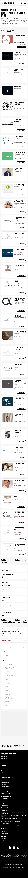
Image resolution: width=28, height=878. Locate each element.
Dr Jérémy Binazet (19, 265)
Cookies (22, 867)
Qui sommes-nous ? (4, 829)
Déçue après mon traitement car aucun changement (10, 821)
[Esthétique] (9, 3)
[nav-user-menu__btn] (25, 3)
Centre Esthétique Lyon (19, 528)
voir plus (15, 55)
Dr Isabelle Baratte (6, 597)
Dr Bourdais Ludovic (4, 756)
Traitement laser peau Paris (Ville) (7, 778)
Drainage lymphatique (9, 675)
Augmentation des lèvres (9, 667)
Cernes (6, 669)
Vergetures (7, 706)
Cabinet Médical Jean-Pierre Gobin (19, 201)
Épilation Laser (7, 676)
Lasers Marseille (4, 784)
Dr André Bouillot (19, 153)
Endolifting (3, 803)
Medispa (16, 496)
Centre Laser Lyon (19, 233)
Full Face (6, 679)
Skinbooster (7, 700)
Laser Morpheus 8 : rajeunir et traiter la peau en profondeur (11, 825)
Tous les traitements (8, 664)
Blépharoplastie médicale (9, 668)
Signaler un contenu (4, 833)
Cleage (16, 281)
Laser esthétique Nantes (5, 789)
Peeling (6, 691)
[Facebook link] (14, 848)
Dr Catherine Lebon (19, 463)
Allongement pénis (4, 805)
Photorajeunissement (8, 693)
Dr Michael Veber (19, 249)
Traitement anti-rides (8, 702)
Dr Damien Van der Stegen (19, 217)
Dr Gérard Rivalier (19, 398)
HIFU (6, 682)
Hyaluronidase (7, 683)
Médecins (9, 30)
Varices (6, 705)
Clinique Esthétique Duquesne (19, 544)
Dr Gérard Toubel (4, 760)
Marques (2, 840)
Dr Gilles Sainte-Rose (19, 169)
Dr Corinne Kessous (19, 35)
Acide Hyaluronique (8, 665)
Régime (6, 695)
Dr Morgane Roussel (4, 758)
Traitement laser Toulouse (5, 793)
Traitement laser (8, 704)
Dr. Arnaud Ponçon (19, 185)
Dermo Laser (17, 53)
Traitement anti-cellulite (9, 701)
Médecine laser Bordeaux (5, 786)
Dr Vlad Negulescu (19, 447)
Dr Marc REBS (5, 567)
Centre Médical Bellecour (18, 431)
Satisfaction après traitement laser (7, 823)
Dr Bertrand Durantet (17, 380)
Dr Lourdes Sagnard (17, 120)
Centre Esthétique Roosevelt (19, 103)
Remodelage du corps (9, 697)
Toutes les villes (8, 655)
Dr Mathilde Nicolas (20, 332)
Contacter (21, 46)
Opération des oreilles (5, 798)
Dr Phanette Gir (18, 136)
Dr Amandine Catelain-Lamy (8, 605)
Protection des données (7, 867)
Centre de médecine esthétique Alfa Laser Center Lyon (19, 299)
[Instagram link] (10, 848)
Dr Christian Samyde (5, 762)
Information (3, 30)
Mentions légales (13, 869)
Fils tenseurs (7, 678)
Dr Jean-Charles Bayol (18, 414)
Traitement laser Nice (5, 782)
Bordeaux (2, 774)
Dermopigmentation (8, 672)
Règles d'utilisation (16, 867)
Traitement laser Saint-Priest (9, 636)
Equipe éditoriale (4, 831)
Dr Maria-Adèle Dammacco (18, 348)
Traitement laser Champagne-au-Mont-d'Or (12, 633)
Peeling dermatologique (5, 801)
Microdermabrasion (8, 689)
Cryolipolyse (7, 671)
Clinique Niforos (19, 480)
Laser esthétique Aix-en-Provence (7, 791)
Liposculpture (3, 800)
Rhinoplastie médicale (9, 698)
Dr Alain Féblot (3, 754)
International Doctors (5, 843)
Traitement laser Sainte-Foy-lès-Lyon (11, 629)
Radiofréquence (8, 694)
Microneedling (7, 690)
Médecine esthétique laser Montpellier (8, 788)
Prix (13, 30)
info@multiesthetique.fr (18, 864)
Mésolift (6, 686)
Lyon (6, 656)
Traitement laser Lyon (5, 780)
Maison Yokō (17, 87)
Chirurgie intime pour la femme (6, 807)
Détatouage (7, 674)
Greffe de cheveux (8, 680)
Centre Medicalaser (19, 364)
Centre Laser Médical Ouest (8, 574)
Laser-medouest (5, 582)
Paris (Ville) (3, 766)
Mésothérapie (7, 687)
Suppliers (2, 842)
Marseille (2, 772)
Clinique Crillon (19, 512)
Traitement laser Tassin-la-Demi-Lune (11, 631)
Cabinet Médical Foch (18, 70)
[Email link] (18, 848)
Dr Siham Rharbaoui (6, 612)
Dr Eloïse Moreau (6, 589)
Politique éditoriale (21, 869)
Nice (2, 770)
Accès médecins (4, 838)
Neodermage (17, 316)
